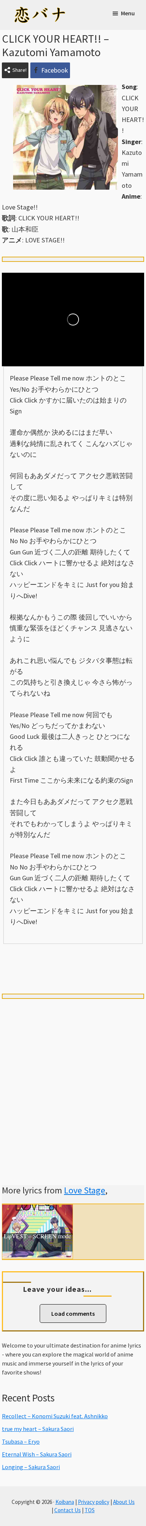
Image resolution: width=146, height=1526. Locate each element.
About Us (124, 1501)
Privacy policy (93, 1501)
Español (116, 956)
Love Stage (84, 1190)
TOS (90, 1510)
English (73, 970)
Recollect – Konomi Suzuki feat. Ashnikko (55, 1416)
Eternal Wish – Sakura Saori (37, 1454)
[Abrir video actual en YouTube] (73, 319)
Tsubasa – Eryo (21, 1441)
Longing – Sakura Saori (31, 1467)
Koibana (64, 1501)
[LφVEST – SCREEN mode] (37, 1210)
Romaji (73, 956)
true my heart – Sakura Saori (38, 1428)
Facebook (54, 70)
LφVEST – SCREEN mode (37, 1236)
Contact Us (67, 1510)
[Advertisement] (73, 1083)
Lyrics (29, 956)
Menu (128, 13)
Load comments (73, 1313)
